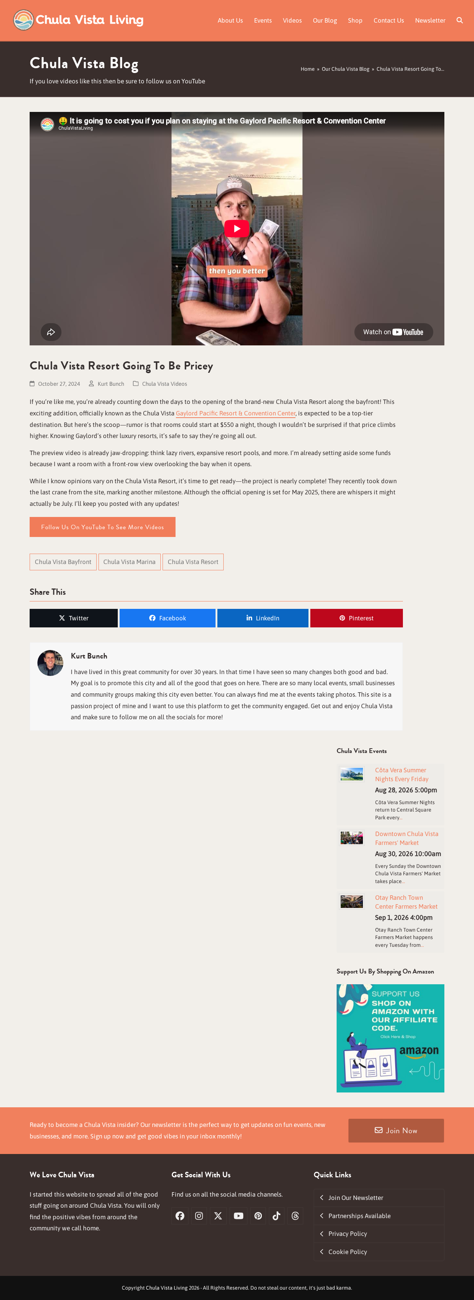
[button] (459, 20)
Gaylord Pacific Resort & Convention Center (236, 413)
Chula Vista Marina (129, 562)
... (401, 817)
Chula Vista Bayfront (63, 562)
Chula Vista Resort (193, 562)
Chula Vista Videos (164, 384)
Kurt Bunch (111, 384)
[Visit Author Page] (50, 662)
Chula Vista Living (167, 1288)
